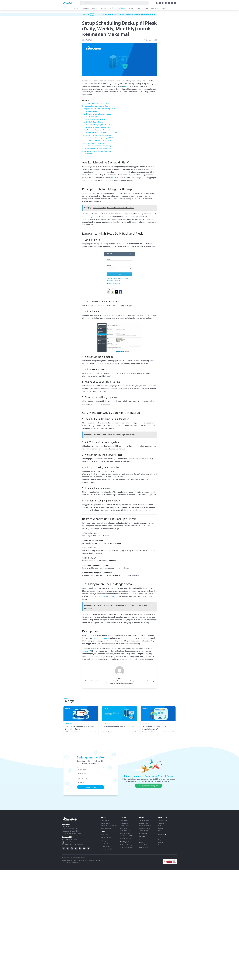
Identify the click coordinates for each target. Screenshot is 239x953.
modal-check (118, 476)
